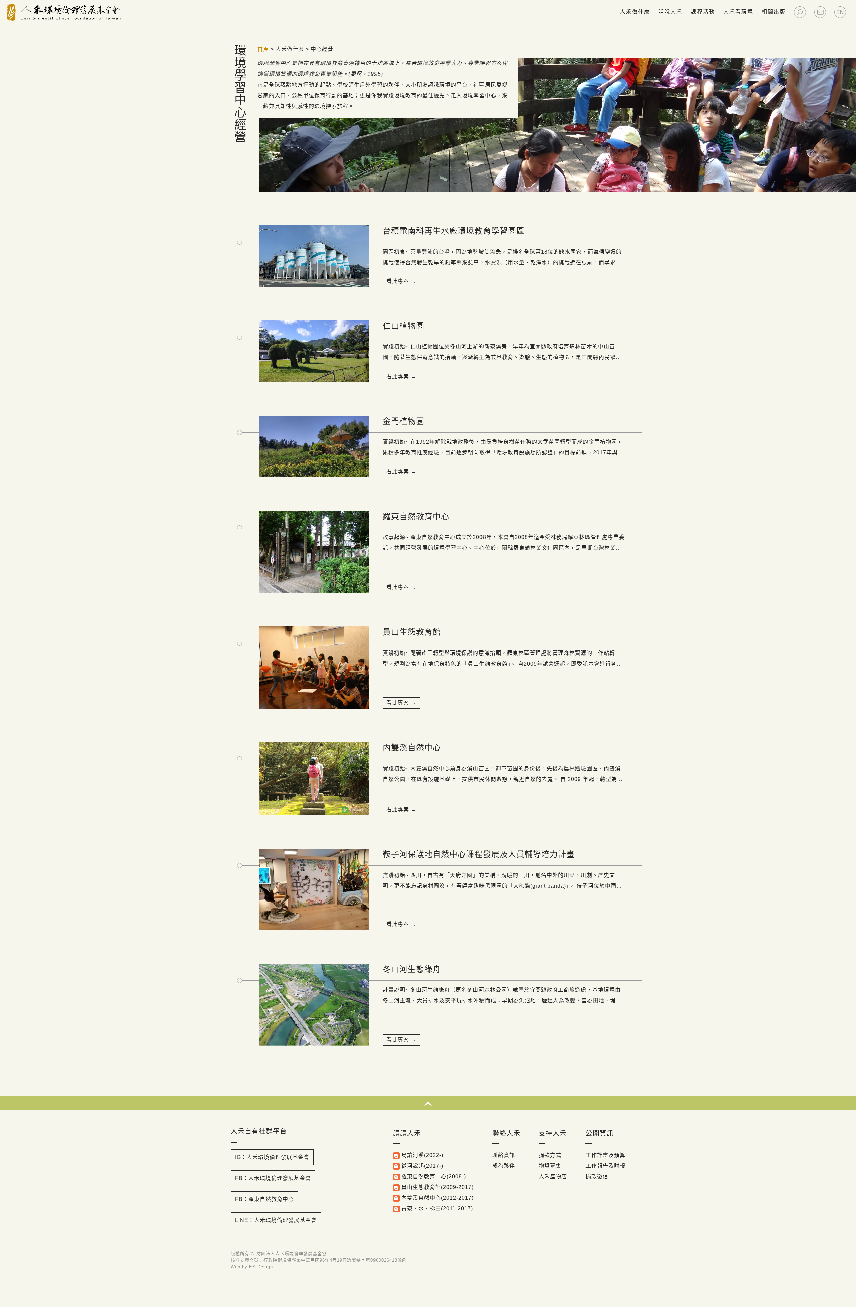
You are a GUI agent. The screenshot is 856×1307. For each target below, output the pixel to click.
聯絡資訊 (503, 1155)
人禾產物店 (553, 1176)
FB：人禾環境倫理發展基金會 (273, 1178)
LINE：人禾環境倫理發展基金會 (276, 1220)
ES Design (261, 1266)
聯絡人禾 (506, 1133)
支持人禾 (553, 1133)
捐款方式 (550, 1155)
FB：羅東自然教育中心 (264, 1199)
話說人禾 (670, 12)
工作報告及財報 (605, 1166)
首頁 (263, 49)
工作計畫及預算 (605, 1155)
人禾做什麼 (635, 12)
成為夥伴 (503, 1166)
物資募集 (550, 1166)
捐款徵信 (596, 1176)
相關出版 (774, 12)
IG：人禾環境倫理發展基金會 (272, 1157)
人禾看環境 (738, 12)
